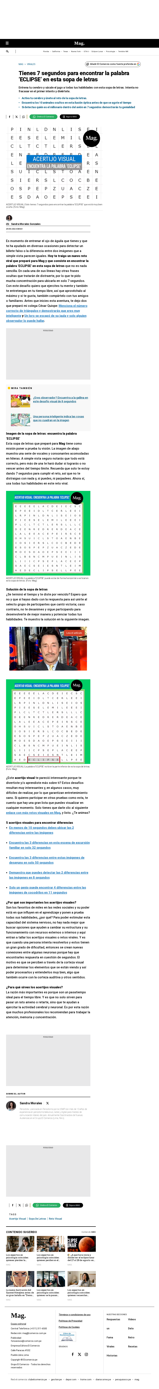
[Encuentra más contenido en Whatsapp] (23, 117)
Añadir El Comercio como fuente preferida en (113, 64)
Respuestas (113, 1319)
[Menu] (9, 43)
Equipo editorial (18, 1324)
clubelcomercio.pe (37, 1379)
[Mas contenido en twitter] (79, 1354)
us (108, 1328)
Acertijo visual (17, 1218)
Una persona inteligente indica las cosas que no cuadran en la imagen (58, 418)
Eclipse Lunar (97, 51)
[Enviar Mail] (8, 224)
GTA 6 (86, 51)
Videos (132, 1319)
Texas (65, 51)
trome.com (86, 1379)
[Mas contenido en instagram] (86, 1354)
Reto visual (55, 1218)
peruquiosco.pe (123, 1379)
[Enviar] (7, 51)
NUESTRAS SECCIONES (117, 1314)
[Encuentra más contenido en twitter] (16, 117)
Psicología (110, 51)
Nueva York (76, 51)
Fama (110, 1337)
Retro (131, 1337)
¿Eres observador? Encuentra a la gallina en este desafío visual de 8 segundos (60, 399)
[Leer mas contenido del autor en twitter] (47, 1103)
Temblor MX (123, 51)
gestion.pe (56, 1379)
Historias (112, 1355)
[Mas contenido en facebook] (72, 1354)
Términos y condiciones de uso (75, 1314)
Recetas (132, 1346)
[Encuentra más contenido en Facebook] (9, 117)
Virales (110, 1346)
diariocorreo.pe (103, 1379)
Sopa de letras (37, 1218)
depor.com (71, 1379)
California (56, 51)
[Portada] (18, 1320)
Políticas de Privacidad (70, 1321)
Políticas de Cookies (69, 1327)
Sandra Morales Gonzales (26, 224)
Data (131, 1328)
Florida (46, 51)
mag (137, 1379)
